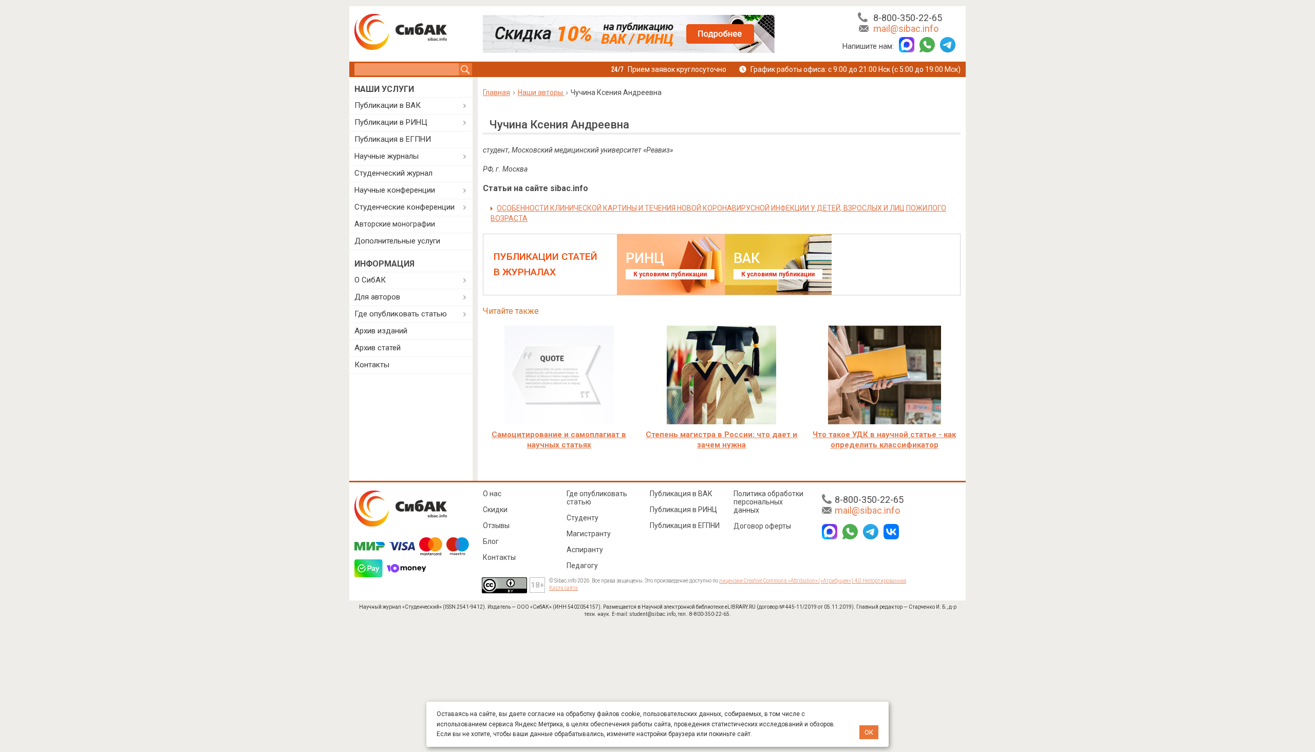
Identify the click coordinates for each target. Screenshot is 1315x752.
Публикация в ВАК (681, 494)
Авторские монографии (394, 224)
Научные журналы (386, 156)
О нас (492, 494)
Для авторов (377, 297)
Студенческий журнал (393, 173)
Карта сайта (563, 588)
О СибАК (370, 280)
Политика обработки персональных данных (768, 502)
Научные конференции (394, 190)
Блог (491, 541)
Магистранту (589, 534)
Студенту (582, 518)
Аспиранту (585, 550)
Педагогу (582, 565)
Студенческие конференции (404, 207)
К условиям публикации (670, 274)
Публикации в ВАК (387, 105)
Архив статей (377, 347)
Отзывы (496, 525)
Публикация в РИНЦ (683, 509)
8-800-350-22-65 (907, 17)
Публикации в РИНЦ (390, 122)
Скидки (495, 509)
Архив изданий (380, 330)
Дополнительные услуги (397, 241)
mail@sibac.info (905, 28)
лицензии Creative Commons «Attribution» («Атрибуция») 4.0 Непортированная (812, 581)
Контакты (371, 364)
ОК (869, 732)
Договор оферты (762, 526)
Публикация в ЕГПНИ (392, 139)
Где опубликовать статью (400, 313)
